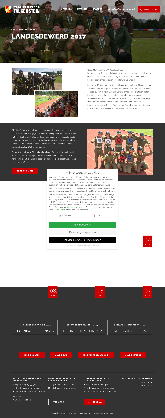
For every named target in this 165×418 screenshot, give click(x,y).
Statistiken (100, 216)
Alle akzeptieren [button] (82, 224)
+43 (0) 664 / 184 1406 (96, 385)
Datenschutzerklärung (76, 207)
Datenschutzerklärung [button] (83, 245)
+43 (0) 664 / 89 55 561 (61, 385)
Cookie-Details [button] (70, 245)
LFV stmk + (146, 386)
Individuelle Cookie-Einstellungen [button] (82, 240)
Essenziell (66, 216)
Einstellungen (59, 210)
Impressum (85, 413)
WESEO (109, 413)
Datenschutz (98, 413)
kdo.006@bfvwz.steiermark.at (29, 391)
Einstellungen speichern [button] (82, 232)
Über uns (58, 402)
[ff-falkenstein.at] (22, 9)
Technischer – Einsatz (35, 280)
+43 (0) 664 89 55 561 (24, 385)
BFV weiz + (146, 382)
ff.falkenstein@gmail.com (27, 388)
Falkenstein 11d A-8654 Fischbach (22, 398)
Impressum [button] (96, 245)
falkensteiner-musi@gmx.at (99, 388)
